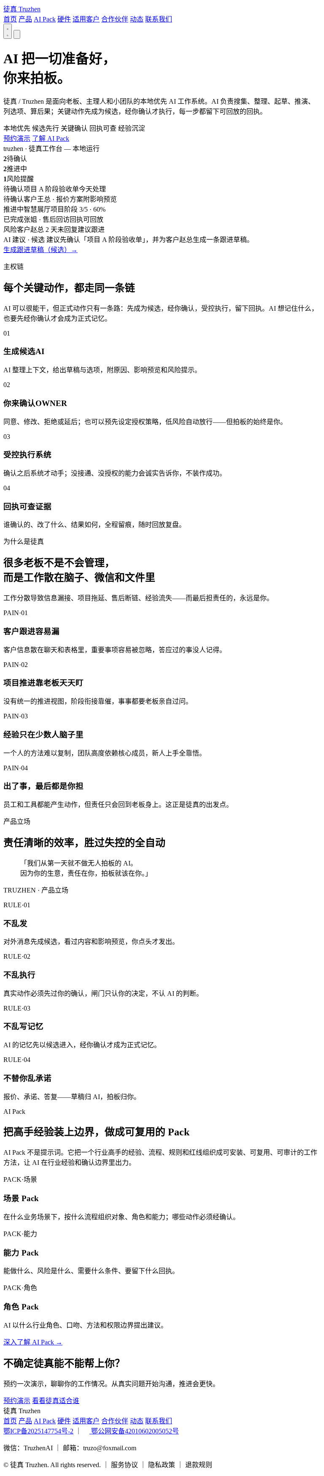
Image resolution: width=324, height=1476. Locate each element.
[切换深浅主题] (7, 31)
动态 (136, 19)
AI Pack (45, 19)
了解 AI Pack (50, 138)
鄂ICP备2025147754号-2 (38, 1431)
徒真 (21, 9)
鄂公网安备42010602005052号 (134, 1431)
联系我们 (158, 19)
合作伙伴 (114, 19)
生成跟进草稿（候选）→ (40, 249)
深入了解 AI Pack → (32, 1342)
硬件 (64, 19)
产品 (25, 19)
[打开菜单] (17, 34)
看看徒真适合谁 (55, 1400)
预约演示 (16, 138)
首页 (10, 19)
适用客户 (86, 19)
